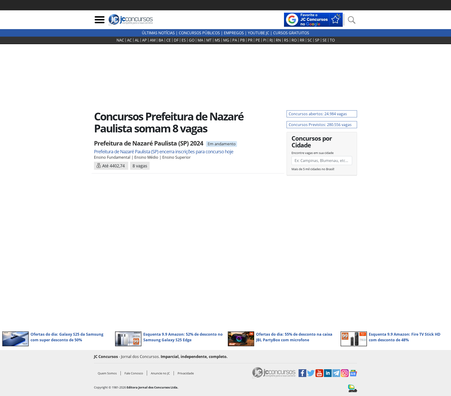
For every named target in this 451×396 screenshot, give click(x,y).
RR (302, 40)
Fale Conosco (133, 373)
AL (137, 40)
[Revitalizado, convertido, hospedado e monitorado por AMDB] (352, 388)
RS (286, 40)
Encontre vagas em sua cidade (313, 153)
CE (168, 40)
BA (161, 40)
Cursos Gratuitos (291, 32)
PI (264, 40)
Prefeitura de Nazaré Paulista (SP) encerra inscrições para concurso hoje (163, 151)
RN (278, 40)
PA (234, 40)
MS (217, 40)
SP (317, 40)
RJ (271, 40)
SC (309, 40)
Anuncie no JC (160, 373)
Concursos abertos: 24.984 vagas (318, 113)
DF (176, 40)
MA (200, 40)
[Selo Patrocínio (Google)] (313, 19)
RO (294, 40)
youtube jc (258, 32)
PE (258, 40)
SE (325, 40)
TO (332, 40)
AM (153, 40)
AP (144, 40)
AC (129, 40)
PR (250, 40)
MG (226, 40)
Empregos (234, 32)
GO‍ (191, 40)
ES (184, 40)
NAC (120, 40)
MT (209, 40)
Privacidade (186, 373)
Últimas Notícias (158, 32)
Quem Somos (107, 373)
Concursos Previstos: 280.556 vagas (320, 124)
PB (242, 40)
